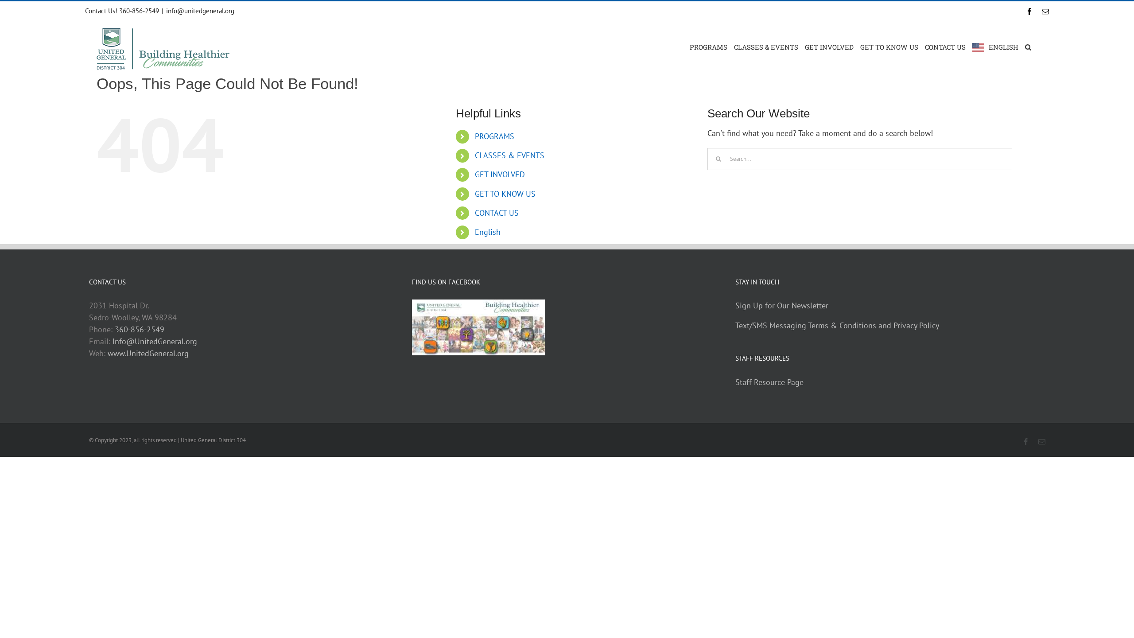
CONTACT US (497, 213)
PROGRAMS (494, 136)
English (488, 232)
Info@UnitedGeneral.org (155, 341)
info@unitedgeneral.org (200, 11)
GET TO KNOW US (505, 194)
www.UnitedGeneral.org (148, 353)
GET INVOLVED (500, 174)
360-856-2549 (139, 329)
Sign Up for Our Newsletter (781, 305)
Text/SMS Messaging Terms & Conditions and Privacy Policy (837, 325)
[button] (1028, 46)
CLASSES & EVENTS (509, 155)
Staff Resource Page (769, 382)
